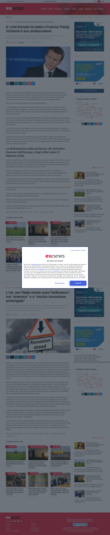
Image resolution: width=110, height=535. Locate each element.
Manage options (60, 283)
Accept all (78, 283)
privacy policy (77, 277)
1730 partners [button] (34, 264)
